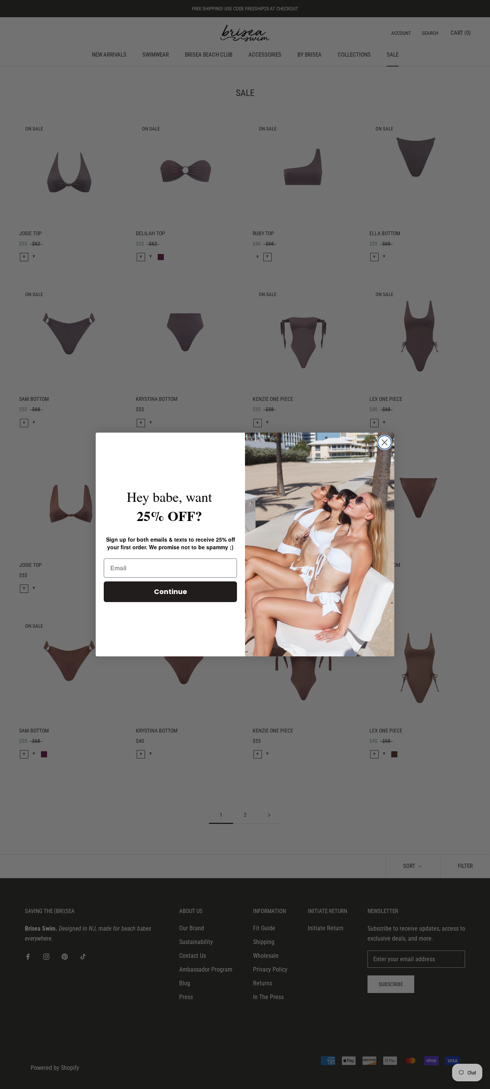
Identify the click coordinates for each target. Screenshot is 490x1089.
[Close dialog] (384, 442)
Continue (170, 591)
